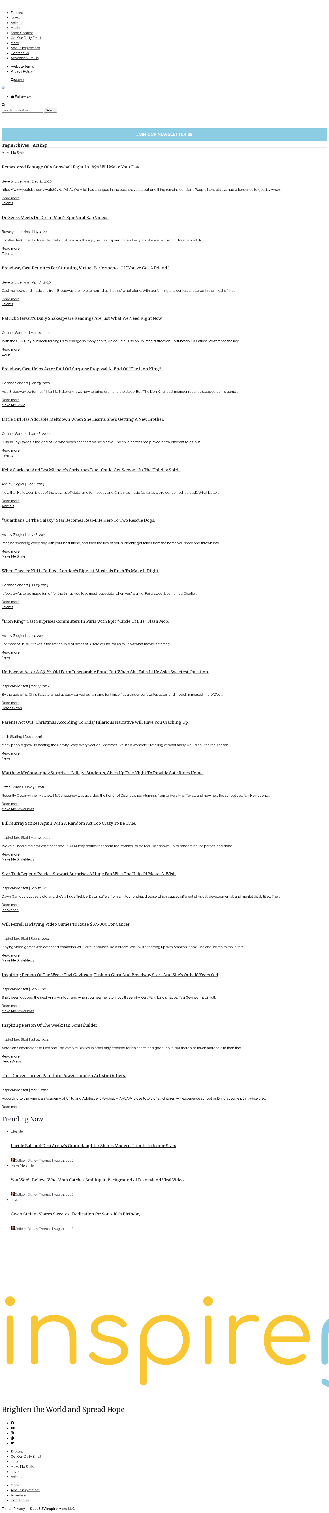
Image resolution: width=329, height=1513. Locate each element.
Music (15, 28)
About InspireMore (25, 48)
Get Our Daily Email (26, 38)
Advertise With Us (24, 58)
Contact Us (20, 53)
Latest (15, 1462)
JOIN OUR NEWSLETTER (165, 134)
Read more (10, 198)
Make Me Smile (13, 153)
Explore (17, 13)
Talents (7, 203)
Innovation (10, 910)
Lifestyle (17, 1131)
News (15, 18)
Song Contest (22, 33)
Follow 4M (22, 97)
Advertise (18, 1495)
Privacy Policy (22, 71)
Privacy (19, 1509)
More (15, 43)
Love (6, 354)
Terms (6, 1509)
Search (19, 80)
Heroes (7, 708)
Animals (17, 23)
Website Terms (22, 66)
